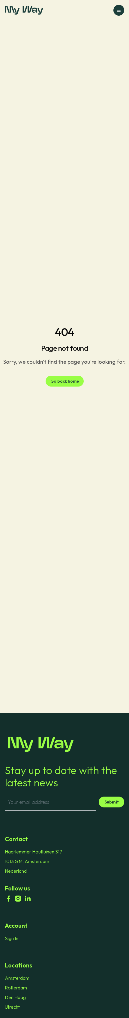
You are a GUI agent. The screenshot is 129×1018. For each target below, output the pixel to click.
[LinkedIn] (27, 898)
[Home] (64, 744)
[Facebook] (8, 898)
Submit (111, 802)
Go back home (64, 381)
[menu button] (118, 10)
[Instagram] (18, 898)
